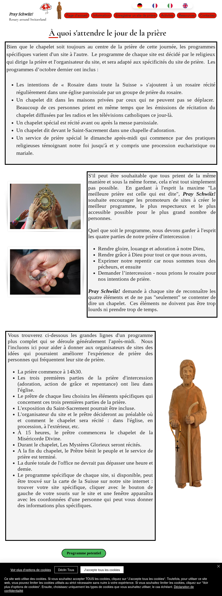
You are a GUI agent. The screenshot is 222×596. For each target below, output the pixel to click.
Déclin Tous (66, 570)
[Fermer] (218, 567)
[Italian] (170, 5)
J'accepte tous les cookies (102, 570)
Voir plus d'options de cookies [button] (30, 570)
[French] (154, 5)
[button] (101, 15)
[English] (185, 5)
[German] (139, 5)
